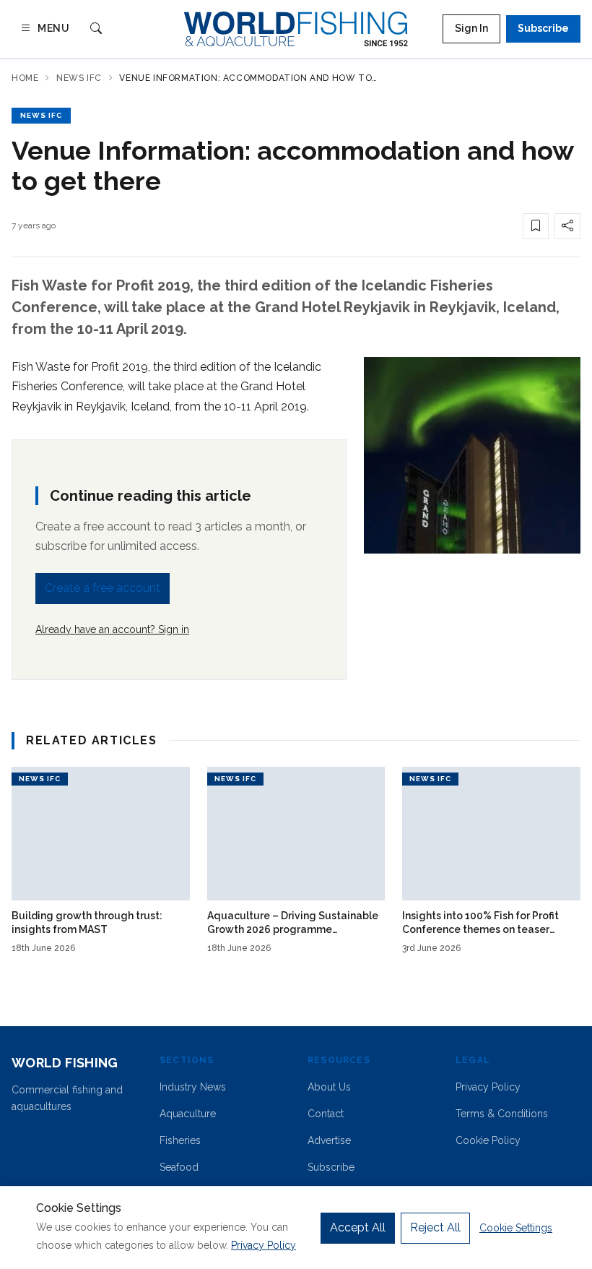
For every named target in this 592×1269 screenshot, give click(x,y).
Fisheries (180, 1140)
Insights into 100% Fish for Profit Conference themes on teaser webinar (480, 923)
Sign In (471, 28)
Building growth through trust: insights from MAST (87, 922)
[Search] (96, 29)
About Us (329, 1087)
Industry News (193, 1087)
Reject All (435, 1227)
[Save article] (536, 226)
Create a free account (102, 588)
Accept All (358, 1227)
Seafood (179, 1167)
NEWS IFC (41, 115)
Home (25, 78)
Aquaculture (188, 1113)
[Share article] (567, 226)
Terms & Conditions (502, 1113)
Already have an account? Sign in (112, 629)
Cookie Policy (488, 1140)
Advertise (329, 1140)
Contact (326, 1113)
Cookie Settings (515, 1228)
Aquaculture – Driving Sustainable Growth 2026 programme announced (292, 923)
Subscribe (543, 28)
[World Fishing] (296, 29)
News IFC (79, 78)
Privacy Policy (488, 1087)
